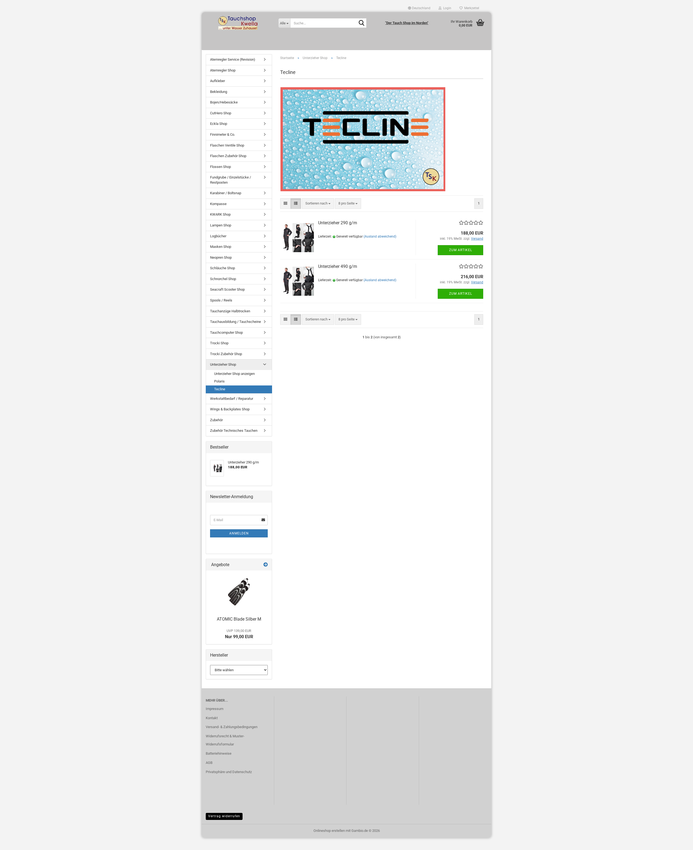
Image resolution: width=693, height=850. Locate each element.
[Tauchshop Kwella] (238, 23)
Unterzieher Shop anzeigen (234, 374)
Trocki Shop (219, 343)
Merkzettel (471, 8)
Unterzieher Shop (223, 364)
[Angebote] (265, 565)
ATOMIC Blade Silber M (239, 619)
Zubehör (216, 420)
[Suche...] (361, 23)
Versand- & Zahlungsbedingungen (231, 727)
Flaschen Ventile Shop (227, 145)
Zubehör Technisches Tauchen (233, 431)
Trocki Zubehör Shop (226, 354)
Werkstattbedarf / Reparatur (231, 399)
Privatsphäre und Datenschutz (229, 772)
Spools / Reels (221, 300)
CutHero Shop (220, 113)
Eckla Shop (218, 124)
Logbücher (218, 236)
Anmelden (239, 533)
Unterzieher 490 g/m (337, 266)
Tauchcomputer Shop (226, 332)
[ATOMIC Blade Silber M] (239, 592)
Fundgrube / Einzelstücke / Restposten (230, 179)
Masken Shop (220, 247)
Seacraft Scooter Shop (227, 289)
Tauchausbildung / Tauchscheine (235, 322)
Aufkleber (217, 81)
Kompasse (218, 204)
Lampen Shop (220, 225)
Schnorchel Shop (223, 279)
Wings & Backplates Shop (230, 409)
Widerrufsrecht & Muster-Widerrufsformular (225, 740)
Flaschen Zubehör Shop (228, 156)
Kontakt (212, 718)
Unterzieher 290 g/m (337, 222)
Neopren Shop (221, 257)
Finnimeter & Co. (222, 134)
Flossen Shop (220, 167)
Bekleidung (218, 92)
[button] (419, 8)
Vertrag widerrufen (224, 816)
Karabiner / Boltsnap (225, 193)
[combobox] (318, 203)
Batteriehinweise (218, 753)
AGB (209, 763)
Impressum (214, 709)
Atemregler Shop (223, 70)
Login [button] (446, 8)
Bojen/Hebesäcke (224, 102)
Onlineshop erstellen (329, 831)
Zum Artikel (460, 250)
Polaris (219, 381)
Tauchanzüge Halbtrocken (230, 311)
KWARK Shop (220, 214)
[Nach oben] (678, 842)
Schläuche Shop (222, 268)
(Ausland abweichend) (380, 236)
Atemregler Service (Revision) (232, 59)
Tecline (219, 389)
